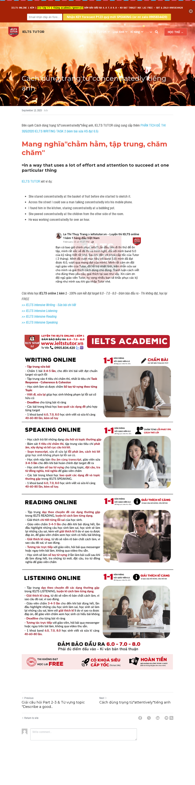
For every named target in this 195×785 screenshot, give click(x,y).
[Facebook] (140, 718)
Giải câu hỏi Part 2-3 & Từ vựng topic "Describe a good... (53, 704)
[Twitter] (149, 718)
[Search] (156, 31)
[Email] (166, 718)
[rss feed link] (171, 718)
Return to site (31, 718)
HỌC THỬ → (176, 32)
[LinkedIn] (158, 718)
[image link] (13, 31)
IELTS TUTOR (31, 181)
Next (101, 698)
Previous (29, 698)
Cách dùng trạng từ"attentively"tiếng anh (135, 702)
